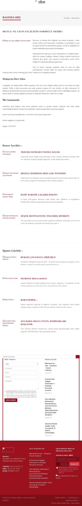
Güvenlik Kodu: (64, 455)
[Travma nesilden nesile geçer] (11, 159)
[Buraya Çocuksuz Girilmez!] (11, 264)
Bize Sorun (10, 400)
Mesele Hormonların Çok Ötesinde (43, 173)
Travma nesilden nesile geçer (40, 152)
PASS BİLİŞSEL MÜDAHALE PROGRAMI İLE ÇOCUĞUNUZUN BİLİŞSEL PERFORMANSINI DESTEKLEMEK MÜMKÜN (39, 473)
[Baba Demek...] (11, 306)
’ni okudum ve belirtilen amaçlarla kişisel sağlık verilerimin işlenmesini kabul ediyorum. (22, 392)
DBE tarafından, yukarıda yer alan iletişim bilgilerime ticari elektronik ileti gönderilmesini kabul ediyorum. (22, 396)
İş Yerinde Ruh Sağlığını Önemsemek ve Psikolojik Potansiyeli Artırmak (37, 463)
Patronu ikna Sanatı (34, 278)
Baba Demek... (29, 300)
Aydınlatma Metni (12, 391)
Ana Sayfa (67, 18)
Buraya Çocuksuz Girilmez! (38, 257)
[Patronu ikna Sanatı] (11, 285)
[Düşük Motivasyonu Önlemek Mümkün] (11, 223)
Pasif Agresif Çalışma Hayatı (39, 195)
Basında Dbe (75, 18)
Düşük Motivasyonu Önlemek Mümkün (45, 216)
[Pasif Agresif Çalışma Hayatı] (11, 201)
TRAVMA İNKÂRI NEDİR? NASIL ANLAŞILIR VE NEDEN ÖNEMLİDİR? (51, 428)
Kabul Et (77, 499)
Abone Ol (74, 464)
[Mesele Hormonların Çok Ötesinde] (11, 180)
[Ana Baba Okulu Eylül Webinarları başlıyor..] (11, 328)
